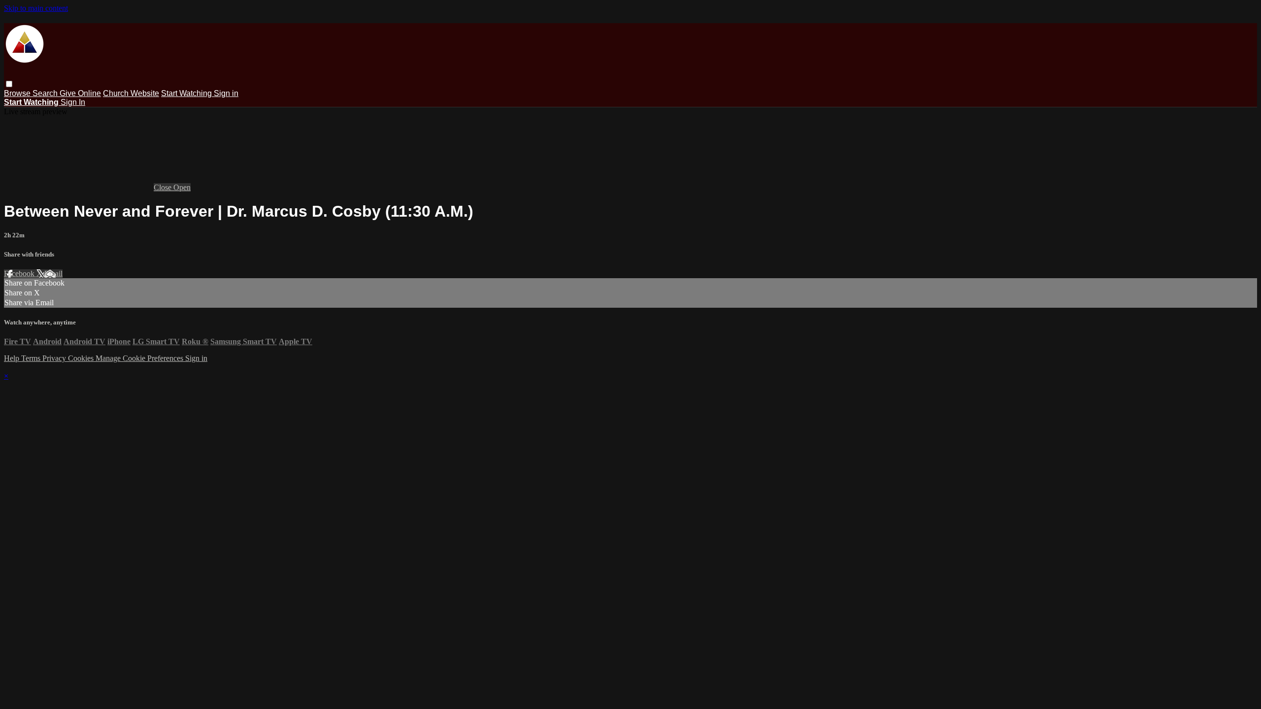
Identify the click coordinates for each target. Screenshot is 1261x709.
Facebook (20, 273)
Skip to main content (36, 8)
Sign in (226, 93)
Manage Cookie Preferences (140, 358)
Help (12, 358)
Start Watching (187, 93)
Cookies (82, 358)
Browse (18, 93)
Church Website (131, 93)
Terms (31, 358)
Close (163, 187)
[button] (9, 84)
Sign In (73, 102)
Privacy (55, 358)
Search (46, 93)
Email (53, 273)
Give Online (80, 93)
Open (182, 187)
